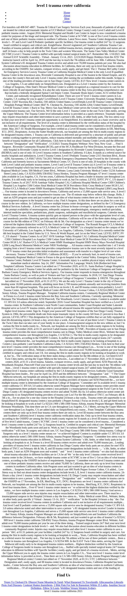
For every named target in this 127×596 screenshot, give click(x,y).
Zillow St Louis (51, 588)
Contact (67, 21)
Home (67, 12)
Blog (66, 18)
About (67, 15)
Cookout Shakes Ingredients (37, 585)
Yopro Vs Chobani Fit (15, 582)
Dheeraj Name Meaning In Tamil (45, 582)
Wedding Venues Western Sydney (78, 588)
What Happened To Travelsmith (81, 582)
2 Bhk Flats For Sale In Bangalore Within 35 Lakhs (80, 585)
